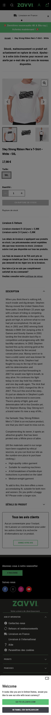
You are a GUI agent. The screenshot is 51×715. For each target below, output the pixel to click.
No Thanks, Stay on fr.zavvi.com (25, 710)
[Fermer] (47, 678)
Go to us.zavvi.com (25, 702)
